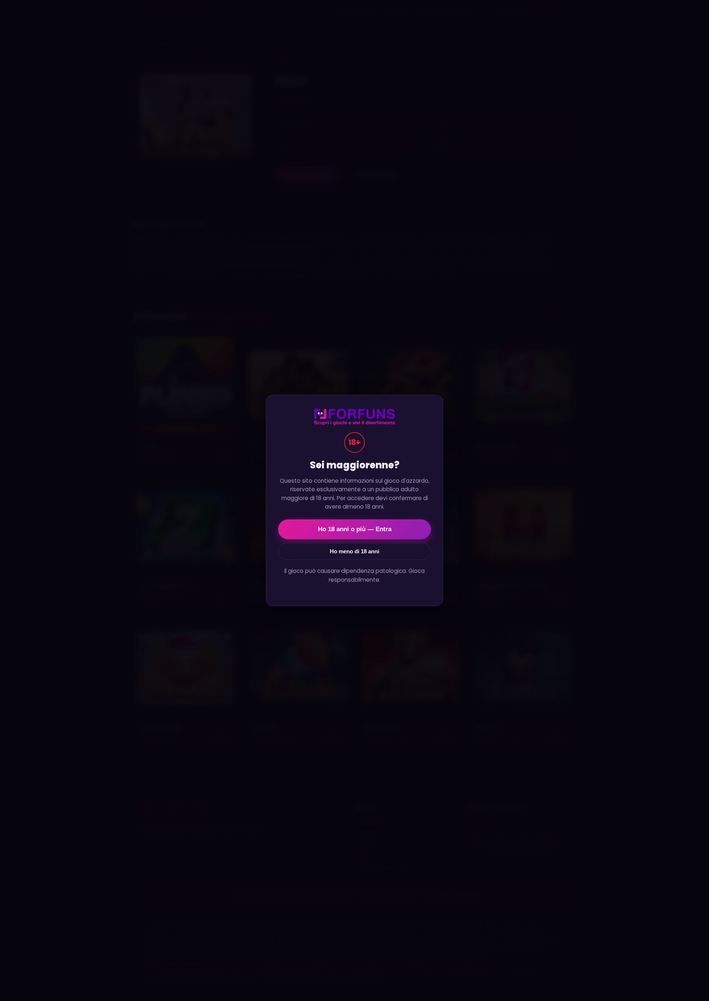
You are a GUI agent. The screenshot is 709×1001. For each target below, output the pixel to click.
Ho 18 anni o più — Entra (354, 529)
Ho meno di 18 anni (354, 551)
